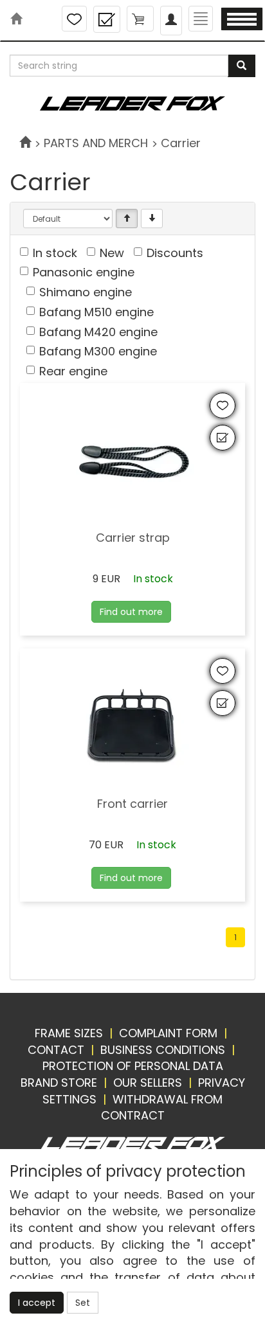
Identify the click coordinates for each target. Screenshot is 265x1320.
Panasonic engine (83, 272)
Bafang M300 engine (98, 351)
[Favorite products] (74, 18)
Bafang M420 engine (98, 332)
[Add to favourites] (222, 405)
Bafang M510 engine (96, 312)
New (112, 253)
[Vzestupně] (127, 218)
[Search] (241, 66)
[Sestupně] (152, 218)
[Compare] (106, 19)
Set (82, 1302)
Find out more (131, 611)
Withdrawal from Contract (162, 1107)
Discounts (175, 253)
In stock (55, 253)
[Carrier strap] (132, 514)
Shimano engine (85, 292)
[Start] (25, 143)
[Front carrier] (132, 780)
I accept (36, 1302)
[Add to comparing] (222, 437)
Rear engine (73, 371)
